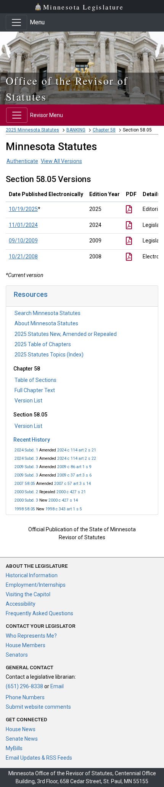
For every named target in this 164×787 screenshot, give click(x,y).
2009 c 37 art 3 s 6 (74, 475)
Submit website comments (38, 707)
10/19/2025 (23, 209)
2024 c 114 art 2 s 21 (76, 450)
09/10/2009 (23, 241)
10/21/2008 (23, 256)
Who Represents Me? (31, 636)
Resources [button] (31, 294)
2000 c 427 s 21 (71, 491)
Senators (17, 655)
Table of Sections (35, 380)
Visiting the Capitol (28, 594)
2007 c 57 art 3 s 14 (72, 483)
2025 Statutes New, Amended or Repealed (65, 334)
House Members (25, 645)
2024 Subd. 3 (26, 458)
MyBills (14, 748)
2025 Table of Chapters (42, 344)
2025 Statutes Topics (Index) (49, 355)
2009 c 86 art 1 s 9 (74, 466)
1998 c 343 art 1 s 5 (63, 509)
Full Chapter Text (34, 390)
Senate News (22, 739)
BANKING (75, 130)
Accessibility (20, 604)
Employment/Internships (36, 585)
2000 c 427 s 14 (63, 500)
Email (57, 686)
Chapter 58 (104, 130)
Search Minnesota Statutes (47, 313)
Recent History (31, 440)
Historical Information (32, 575)
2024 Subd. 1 (26, 450)
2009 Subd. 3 (26, 466)
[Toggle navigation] (16, 22)
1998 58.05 (24, 509)
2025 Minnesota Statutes (32, 130)
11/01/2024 (23, 225)
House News (20, 729)
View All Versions (61, 161)
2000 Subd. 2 (26, 491)
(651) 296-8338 (24, 686)
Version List (28, 400)
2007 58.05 (24, 483)
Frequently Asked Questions (39, 613)
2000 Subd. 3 (26, 500)
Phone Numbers (25, 697)
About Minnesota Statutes (46, 323)
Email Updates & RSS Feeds (39, 758)
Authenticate (22, 161)
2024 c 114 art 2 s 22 (76, 458)
